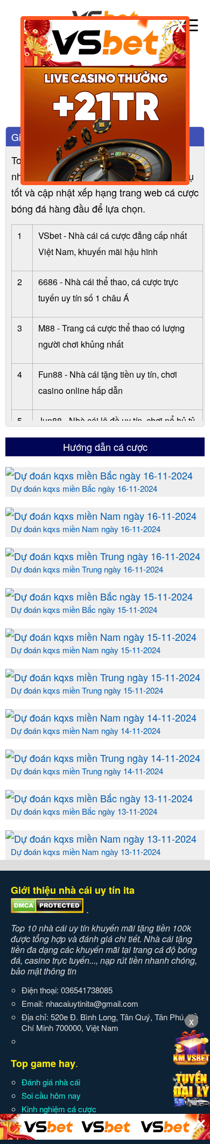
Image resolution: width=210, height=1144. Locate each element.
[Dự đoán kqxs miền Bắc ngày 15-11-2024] (99, 596)
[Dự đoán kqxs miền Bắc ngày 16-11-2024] (99, 475)
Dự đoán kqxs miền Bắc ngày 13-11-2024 (84, 811)
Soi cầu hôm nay (51, 1095)
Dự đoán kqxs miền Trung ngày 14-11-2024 (87, 770)
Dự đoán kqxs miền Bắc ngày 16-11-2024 (84, 488)
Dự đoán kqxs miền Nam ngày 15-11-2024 (85, 649)
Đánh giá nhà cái (51, 1081)
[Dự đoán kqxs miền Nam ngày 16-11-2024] (101, 515)
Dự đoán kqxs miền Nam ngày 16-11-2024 (85, 528)
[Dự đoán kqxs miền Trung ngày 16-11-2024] (102, 556)
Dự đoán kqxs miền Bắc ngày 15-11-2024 (84, 609)
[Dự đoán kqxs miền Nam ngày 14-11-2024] (101, 717)
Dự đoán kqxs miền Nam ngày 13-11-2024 (85, 851)
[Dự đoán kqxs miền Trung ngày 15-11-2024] (102, 677)
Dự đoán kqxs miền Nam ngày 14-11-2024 (85, 730)
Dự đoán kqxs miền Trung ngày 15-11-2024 (87, 690)
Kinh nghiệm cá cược (59, 1108)
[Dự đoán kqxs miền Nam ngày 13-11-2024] (101, 838)
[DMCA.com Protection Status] (47, 909)
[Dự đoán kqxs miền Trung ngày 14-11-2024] (102, 758)
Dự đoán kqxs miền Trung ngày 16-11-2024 (87, 569)
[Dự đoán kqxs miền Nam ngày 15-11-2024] (101, 637)
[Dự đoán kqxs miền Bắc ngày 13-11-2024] (99, 798)
